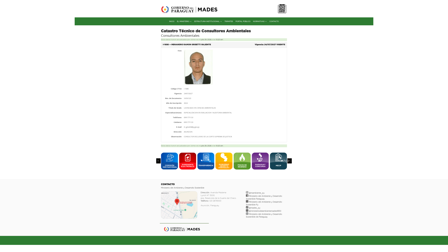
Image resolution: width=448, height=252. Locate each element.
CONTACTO (274, 21)
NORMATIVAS (258, 21)
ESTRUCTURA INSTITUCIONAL (207, 21)
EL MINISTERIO (183, 21)
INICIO (171, 21)
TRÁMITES (228, 21)
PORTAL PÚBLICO (243, 21)
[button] (158, 160)
